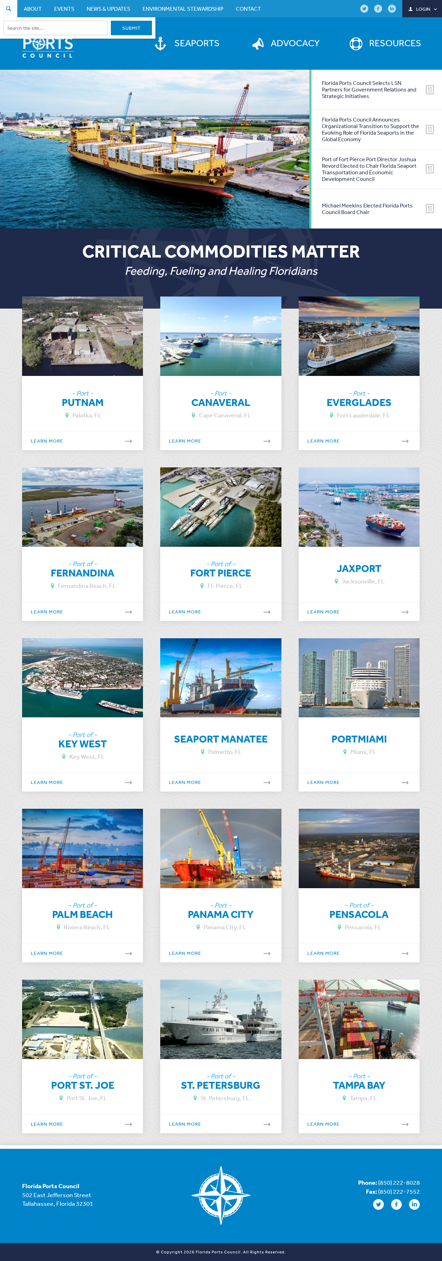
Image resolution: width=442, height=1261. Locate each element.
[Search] (8, 9)
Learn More (47, 441)
